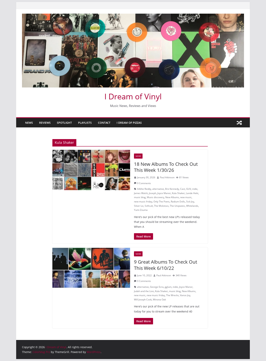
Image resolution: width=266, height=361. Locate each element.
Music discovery (155, 197)
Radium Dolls (178, 201)
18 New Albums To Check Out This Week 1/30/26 (166, 167)
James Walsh (141, 193)
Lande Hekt (192, 193)
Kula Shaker (178, 193)
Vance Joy (185, 295)
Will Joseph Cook (143, 299)
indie (194, 189)
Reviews (45, 122)
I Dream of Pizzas (129, 122)
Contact (104, 122)
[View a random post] (239, 122)
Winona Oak (159, 299)
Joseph (152, 193)
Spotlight (64, 122)
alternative (158, 189)
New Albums (172, 197)
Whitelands (192, 205)
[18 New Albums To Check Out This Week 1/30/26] (91, 170)
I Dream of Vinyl (133, 96)
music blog (140, 197)
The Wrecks (172, 295)
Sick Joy (190, 201)
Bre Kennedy (172, 189)
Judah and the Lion (144, 291)
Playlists (85, 122)
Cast (182, 189)
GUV (188, 189)
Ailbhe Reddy (144, 189)
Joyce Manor (164, 193)
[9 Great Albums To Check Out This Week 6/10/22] (91, 267)
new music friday (143, 201)
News (29, 122)
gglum (168, 287)
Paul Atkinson (167, 177)
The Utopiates (177, 205)
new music (186, 197)
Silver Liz (139, 205)
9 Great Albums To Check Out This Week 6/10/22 (165, 265)
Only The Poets (161, 201)
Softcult (149, 205)
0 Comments (144, 183)
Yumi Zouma (141, 210)
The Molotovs (161, 205)
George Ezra (157, 287)
